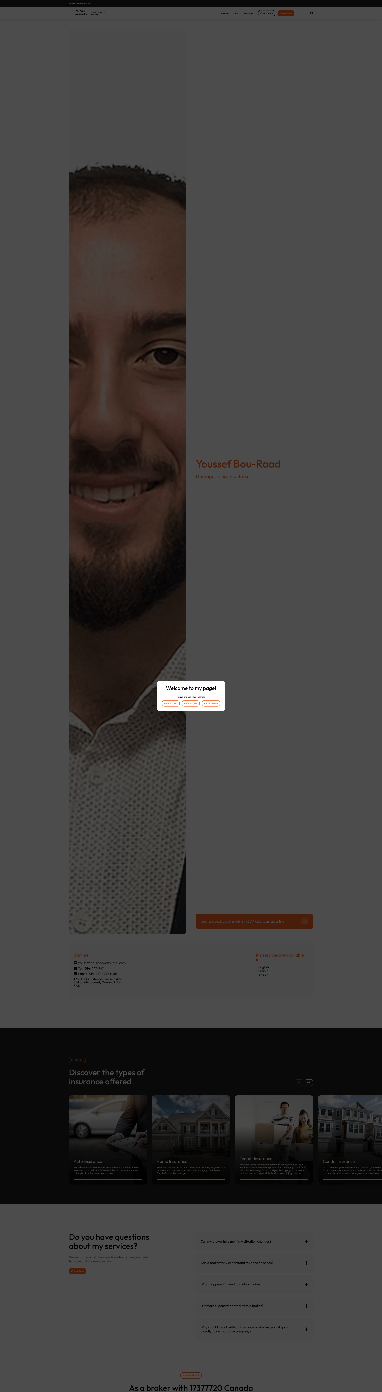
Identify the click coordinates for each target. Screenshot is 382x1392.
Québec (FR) (170, 703)
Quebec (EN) (191, 703)
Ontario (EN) (211, 703)
